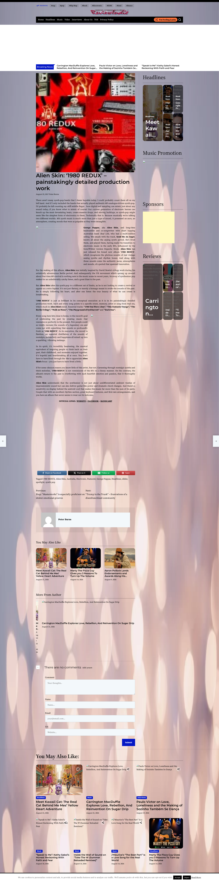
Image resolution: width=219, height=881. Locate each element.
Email (48, 713)
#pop (62, 5)
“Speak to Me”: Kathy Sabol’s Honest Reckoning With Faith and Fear (118, 66)
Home (41, 19)
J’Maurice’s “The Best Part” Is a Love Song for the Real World (128, 857)
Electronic (81, 478)
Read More (196, 877)
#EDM (109, 5)
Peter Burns (54, 194)
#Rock (84, 5)
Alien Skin (61, 478)
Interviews (77, 19)
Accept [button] (177, 877)
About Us (88, 19)
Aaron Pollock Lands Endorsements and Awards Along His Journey (117, 574)
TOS (96, 19)
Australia (71, 478)
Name (48, 699)
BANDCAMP (106, 401)
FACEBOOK (93, 401)
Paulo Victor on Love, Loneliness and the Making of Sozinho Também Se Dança (76, 68)
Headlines (50, 19)
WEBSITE (81, 401)
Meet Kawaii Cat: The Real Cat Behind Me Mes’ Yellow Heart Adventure (51, 573)
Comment (49, 677)
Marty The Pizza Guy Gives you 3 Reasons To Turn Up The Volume (83, 573)
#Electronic (97, 5)
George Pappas (104, 478)
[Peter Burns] (48, 520)
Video (67, 19)
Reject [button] (186, 877)
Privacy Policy (107, 19)
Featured (91, 478)
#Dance (129, 5)
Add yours (87, 667)
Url (46, 726)
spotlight (40, 482)
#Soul (119, 5)
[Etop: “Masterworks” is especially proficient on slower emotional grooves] (3, 441)
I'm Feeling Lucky (167, 19)
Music (60, 19)
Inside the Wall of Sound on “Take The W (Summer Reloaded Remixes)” (161, 66)
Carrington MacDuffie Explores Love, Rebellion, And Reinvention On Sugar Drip (88, 623)
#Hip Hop (73, 5)
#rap (53, 5)
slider (124, 478)
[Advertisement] (109, 45)
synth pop (50, 482)
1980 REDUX (49, 478)
